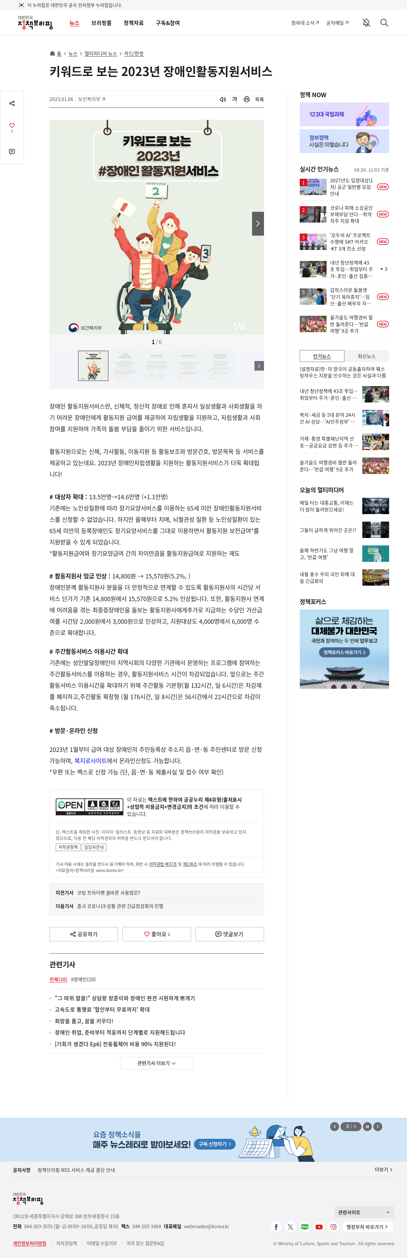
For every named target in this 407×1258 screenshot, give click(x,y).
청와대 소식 (302, 23)
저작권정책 (68, 847)
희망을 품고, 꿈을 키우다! (84, 1021)
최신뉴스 (367, 356)
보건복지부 (91, 98)
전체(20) (58, 979)
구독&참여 (168, 23)
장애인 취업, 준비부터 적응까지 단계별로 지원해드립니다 (120, 1032)
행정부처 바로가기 (365, 1226)
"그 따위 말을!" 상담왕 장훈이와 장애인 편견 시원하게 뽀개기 (125, 998)
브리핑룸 (101, 23)
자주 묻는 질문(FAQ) (145, 1243)
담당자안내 (94, 847)
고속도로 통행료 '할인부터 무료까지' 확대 (102, 1009)
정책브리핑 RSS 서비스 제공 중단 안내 (76, 1170)
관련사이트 (349, 1212)
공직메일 (335, 23)
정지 (367, 1126)
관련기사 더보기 (153, 1062)
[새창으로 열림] (246, 99)
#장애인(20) (83, 979)
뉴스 (74, 23)
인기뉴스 (322, 356)
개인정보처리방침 (29, 1243)
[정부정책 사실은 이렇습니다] (344, 141)
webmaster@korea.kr (206, 1226)
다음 (258, 224)
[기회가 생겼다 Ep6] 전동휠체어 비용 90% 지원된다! (115, 1044)
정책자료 (134, 23)
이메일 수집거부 (102, 1243)
